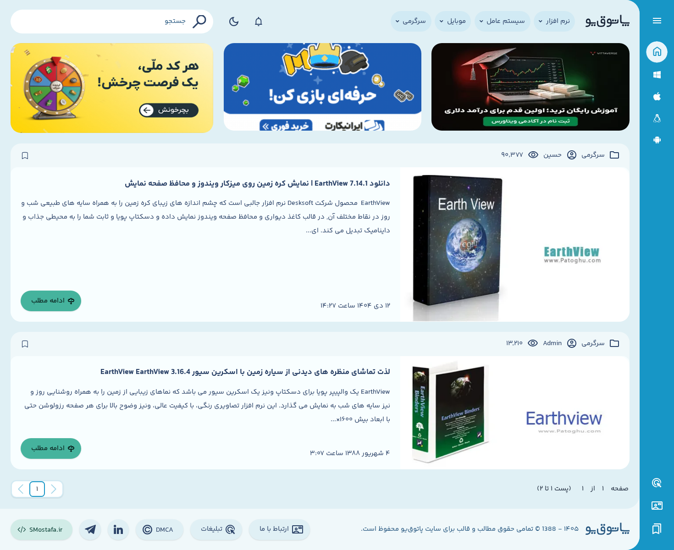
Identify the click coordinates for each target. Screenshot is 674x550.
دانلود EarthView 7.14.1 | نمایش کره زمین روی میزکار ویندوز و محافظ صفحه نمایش (257, 184)
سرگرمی (593, 155)
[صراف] (112, 88)
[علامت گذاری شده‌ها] (657, 529)
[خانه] (657, 52)
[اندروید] (657, 140)
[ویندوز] (657, 75)
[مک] (657, 96)
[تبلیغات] (657, 483)
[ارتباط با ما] (657, 505)
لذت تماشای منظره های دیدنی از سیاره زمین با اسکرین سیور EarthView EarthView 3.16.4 (245, 372)
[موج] (530, 88)
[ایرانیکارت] (322, 88)
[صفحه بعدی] (20, 489)
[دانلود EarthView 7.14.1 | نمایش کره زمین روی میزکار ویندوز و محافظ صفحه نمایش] (515, 244)
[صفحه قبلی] (53, 489)
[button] (37, 489)
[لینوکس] (657, 118)
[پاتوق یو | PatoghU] (608, 21)
